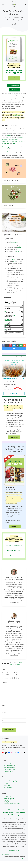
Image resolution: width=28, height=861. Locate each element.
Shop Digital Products (13, 550)
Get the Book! (7, 796)
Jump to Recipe (15, 85)
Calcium (6, 329)
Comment (5, 682)
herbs (13, 259)
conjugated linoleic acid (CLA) (10, 139)
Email (4, 713)
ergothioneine (5, 141)
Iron (5, 330)
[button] (11, 214)
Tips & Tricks (8, 787)
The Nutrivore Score (9, 765)
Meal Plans (7, 785)
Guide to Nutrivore (9, 798)
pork (23, 96)
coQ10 (21, 137)
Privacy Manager (5, 854)
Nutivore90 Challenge (10, 780)
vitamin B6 (7, 143)
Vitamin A (6, 326)
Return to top (14, 851)
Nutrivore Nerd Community (11, 803)
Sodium (6, 318)
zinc (14, 143)
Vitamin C (7, 328)
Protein (6, 324)
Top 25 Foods (7, 800)
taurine (12, 141)
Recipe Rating (5, 678)
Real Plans (16, 115)
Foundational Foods (9, 769)
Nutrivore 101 (8, 763)
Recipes (11, 23)
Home (6, 23)
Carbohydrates (8, 320)
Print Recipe (15, 89)
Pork (8, 303)
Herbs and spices (6, 147)
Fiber (7, 322)
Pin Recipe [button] (19, 234)
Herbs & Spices (8, 205)
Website (4, 721)
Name (4, 705)
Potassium (7, 319)
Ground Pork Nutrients (11, 180)
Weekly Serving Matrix (10, 802)
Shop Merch (13, 556)
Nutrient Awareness (9, 767)
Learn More (14, 78)
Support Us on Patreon (13, 545)
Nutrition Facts (8, 771)
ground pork (14, 242)
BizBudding (20, 858)
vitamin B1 (17, 141)
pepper (19, 247)
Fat (5, 311)
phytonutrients (11, 151)
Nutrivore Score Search (10, 782)
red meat (8, 135)
